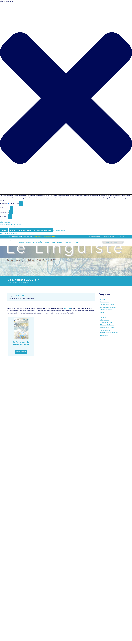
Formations (103, 317)
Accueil (21, 242)
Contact (77, 242)
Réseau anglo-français (107, 325)
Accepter (4, 230)
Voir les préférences (24, 230)
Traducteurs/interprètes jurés (109, 333)
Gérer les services (5, 222)
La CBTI (28, 242)
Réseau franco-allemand (107, 327)
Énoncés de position (106, 310)
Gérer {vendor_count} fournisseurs (11, 224)
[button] (66, 98)
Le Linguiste (67, 308)
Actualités (37, 242)
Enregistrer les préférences (42, 230)
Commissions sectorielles (108, 304)
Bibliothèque (57, 242)
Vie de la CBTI (20, 296)
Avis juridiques (104, 302)
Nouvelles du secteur (107, 322)
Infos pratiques (104, 320)
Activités (102, 299)
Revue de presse (105, 330)
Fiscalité (102, 315)
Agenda (47, 242)
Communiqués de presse (108, 307)
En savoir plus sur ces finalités (9, 227)
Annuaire (67, 242)
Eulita (102, 312)
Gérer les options (5, 220)
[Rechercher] (122, 242)
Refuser (12, 230)
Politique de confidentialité (8, 233)
